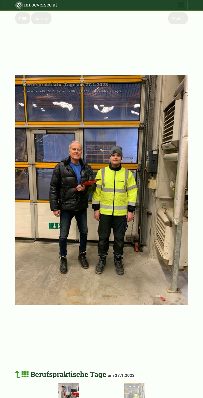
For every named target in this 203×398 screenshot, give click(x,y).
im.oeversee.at (40, 4)
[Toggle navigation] (181, 5)
